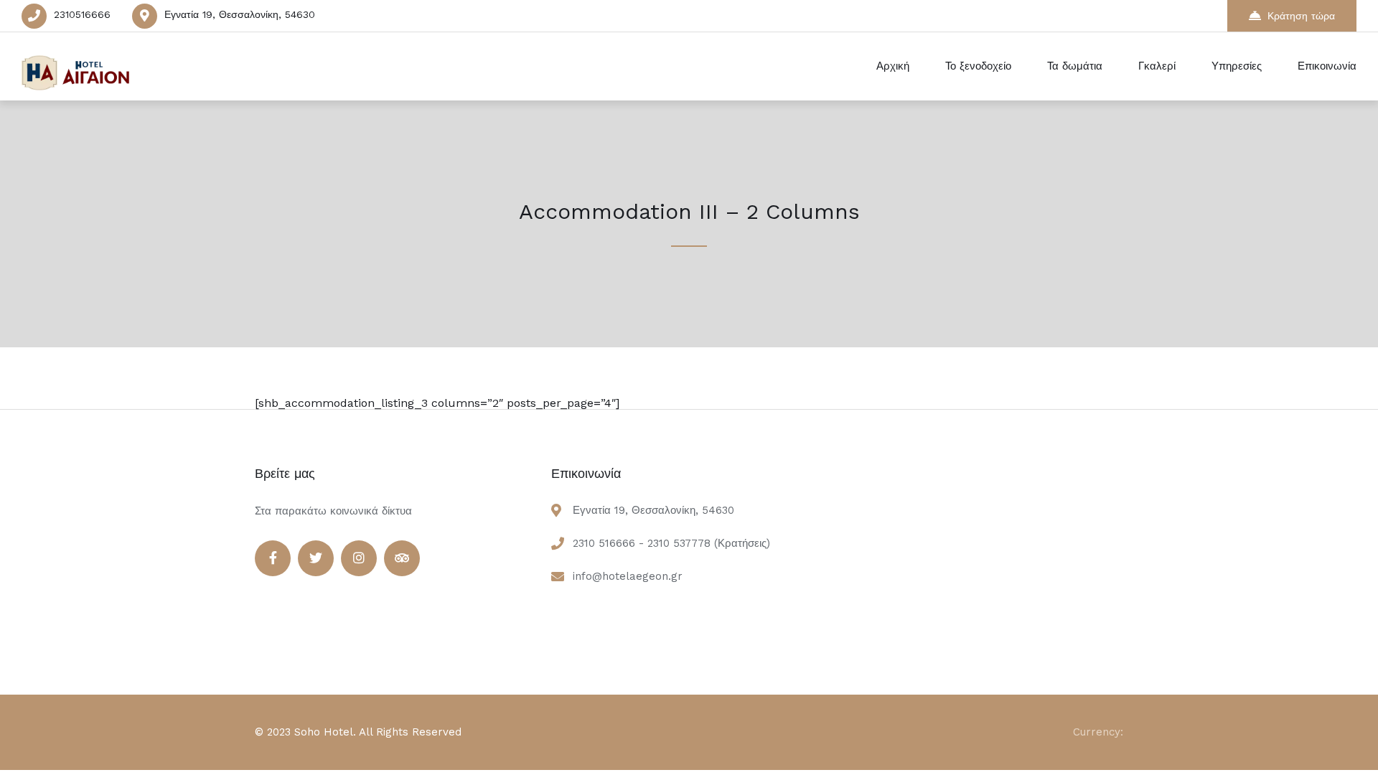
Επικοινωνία (1327, 66)
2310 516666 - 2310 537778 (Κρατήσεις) (671, 543)
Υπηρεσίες (1236, 66)
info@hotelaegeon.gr (628, 576)
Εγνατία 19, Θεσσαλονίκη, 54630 (239, 14)
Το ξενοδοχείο (978, 66)
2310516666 (82, 14)
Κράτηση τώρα (1301, 16)
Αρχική (892, 66)
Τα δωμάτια (1074, 66)
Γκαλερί (1157, 66)
